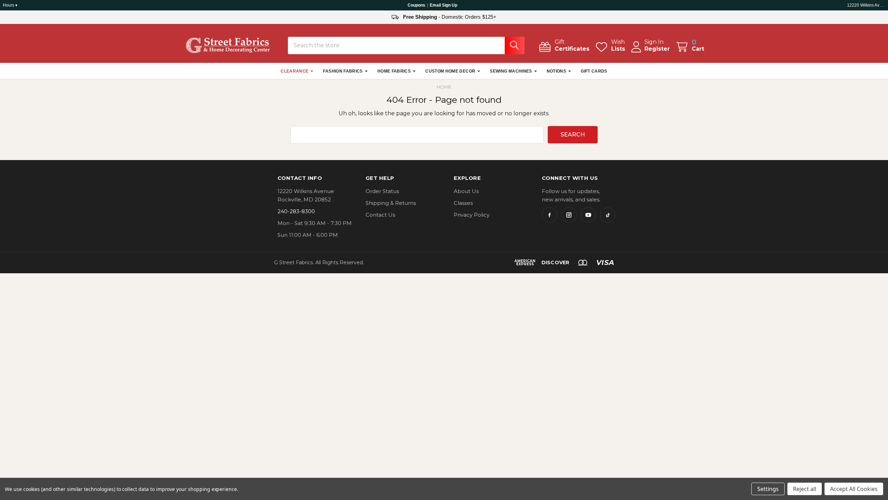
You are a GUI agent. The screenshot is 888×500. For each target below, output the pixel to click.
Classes (463, 203)
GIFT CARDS (594, 71)
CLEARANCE (294, 71)
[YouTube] (588, 215)
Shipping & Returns (391, 203)
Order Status (382, 191)
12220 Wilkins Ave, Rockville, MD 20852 (866, 5)
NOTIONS (556, 71)
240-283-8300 (296, 211)
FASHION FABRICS (342, 71)
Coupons (416, 5)
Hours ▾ (10, 5)
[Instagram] (569, 215)
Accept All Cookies (854, 489)
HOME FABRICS (394, 71)
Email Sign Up (443, 5)
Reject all (804, 489)
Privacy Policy (471, 214)
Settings (768, 489)
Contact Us (380, 214)
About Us (466, 191)
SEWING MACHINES (511, 71)
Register (657, 48)
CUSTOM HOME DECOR (450, 71)
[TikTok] (607, 215)
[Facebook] (549, 215)
